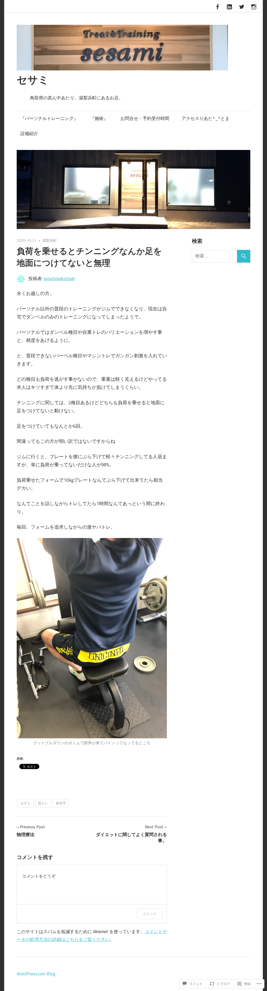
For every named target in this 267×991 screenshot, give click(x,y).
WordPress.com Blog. (36, 973)
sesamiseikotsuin (59, 278)
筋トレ (43, 803)
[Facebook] (217, 6)
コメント (149, 913)
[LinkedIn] (229, 6)
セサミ (33, 79)
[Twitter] (241, 6)
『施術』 (99, 118)
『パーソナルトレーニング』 (49, 118)
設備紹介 (29, 133)
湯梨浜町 (49, 240)
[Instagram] (253, 6)
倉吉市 (61, 803)
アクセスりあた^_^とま (205, 118)
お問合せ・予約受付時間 (144, 118)
